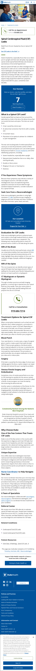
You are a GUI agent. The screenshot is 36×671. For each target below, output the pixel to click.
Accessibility (4, 597)
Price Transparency (6, 610)
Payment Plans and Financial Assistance (12, 608)
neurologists (30, 497)
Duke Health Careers (7, 629)
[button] (27, 2)
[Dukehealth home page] (4, 2)
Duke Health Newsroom (7, 631)
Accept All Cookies (18, 668)
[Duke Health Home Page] (11, 575)
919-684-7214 (18, 32)
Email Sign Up (5, 634)
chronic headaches (22, 151)
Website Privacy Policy (7, 616)
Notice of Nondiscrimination (9, 602)
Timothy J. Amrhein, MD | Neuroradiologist (18, 551)
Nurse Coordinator (9, 471)
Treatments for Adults (12, 25)
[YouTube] (7, 585)
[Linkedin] (11, 582)
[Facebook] (4, 582)
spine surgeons (6, 501)
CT (9, 197)
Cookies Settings (18, 658)
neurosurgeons (6, 499)
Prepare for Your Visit (17, 226)
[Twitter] (4, 585)
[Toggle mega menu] (31, 2)
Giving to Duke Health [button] (17, 563)
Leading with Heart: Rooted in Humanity (12, 600)
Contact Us (23, 583)
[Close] (33, 637)
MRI (11, 197)
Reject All (18, 663)
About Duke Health (6, 623)
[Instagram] (7, 582)
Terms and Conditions (7, 613)
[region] (18, 653)
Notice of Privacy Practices (8, 605)
